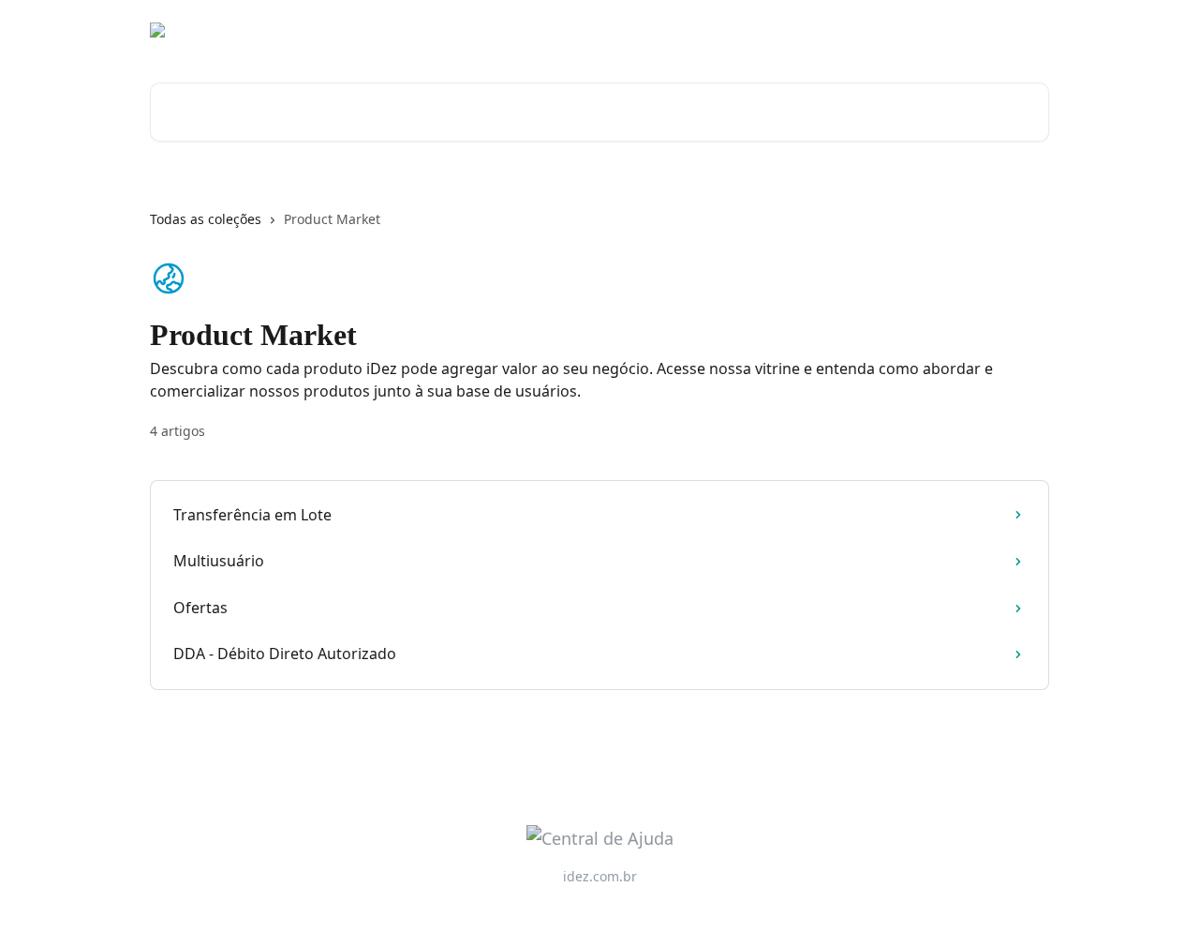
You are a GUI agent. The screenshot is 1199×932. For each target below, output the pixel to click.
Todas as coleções (205, 219)
